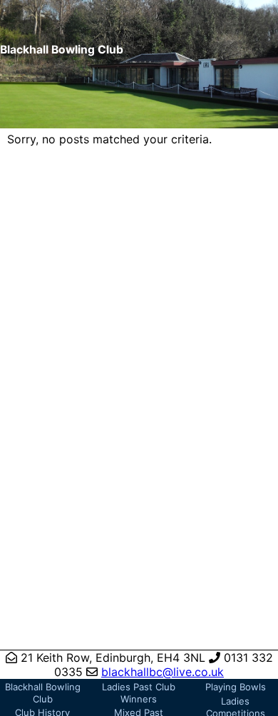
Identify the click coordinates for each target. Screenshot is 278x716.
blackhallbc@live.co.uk (162, 672)
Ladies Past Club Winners (138, 693)
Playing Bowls (235, 686)
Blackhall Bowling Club (43, 693)
